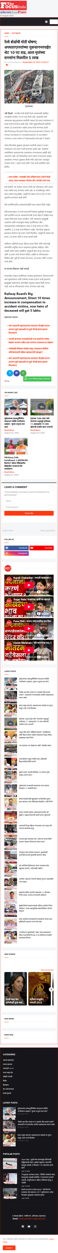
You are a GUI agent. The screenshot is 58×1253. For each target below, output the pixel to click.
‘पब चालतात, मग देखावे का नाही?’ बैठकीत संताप (35, 745)
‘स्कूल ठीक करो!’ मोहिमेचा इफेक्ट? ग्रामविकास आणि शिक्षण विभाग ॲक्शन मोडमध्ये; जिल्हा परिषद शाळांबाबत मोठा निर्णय (35, 735)
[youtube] (29, 1226)
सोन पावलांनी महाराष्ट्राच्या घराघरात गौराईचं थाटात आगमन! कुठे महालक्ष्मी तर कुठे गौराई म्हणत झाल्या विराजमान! (29, 329)
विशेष (5, 1081)
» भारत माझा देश (14, 33)
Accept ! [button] (9, 1248)
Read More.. (9, 430)
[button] (47, 21)
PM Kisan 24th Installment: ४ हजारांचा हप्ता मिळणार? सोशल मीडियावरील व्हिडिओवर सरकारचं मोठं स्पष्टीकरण (16, 463)
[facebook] (22, 1226)
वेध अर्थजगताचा (8, 1089)
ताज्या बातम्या (7, 1064)
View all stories (47, 970)
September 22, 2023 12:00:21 (36, 62)
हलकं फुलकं (7, 1093)
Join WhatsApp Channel (39, 378)
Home (6, 33)
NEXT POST (8, 531)
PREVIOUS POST (47, 531)
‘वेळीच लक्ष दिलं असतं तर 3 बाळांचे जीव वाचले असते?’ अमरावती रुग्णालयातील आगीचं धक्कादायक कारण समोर (36, 695)
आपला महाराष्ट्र (8, 1060)
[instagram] (35, 1226)
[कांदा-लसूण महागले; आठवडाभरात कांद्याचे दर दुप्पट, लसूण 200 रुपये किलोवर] (9, 1140)
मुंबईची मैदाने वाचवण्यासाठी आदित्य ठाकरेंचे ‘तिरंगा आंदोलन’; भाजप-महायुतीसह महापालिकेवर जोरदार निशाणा (35, 908)
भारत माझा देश (8, 1072)
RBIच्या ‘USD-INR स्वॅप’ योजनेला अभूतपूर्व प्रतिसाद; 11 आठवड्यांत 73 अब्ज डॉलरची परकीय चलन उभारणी (34, 721)
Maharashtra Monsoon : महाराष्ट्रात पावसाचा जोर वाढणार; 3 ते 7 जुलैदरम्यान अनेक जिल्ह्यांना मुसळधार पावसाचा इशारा (37, 1192)
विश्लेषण (6, 1085)
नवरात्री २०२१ (8, 1068)
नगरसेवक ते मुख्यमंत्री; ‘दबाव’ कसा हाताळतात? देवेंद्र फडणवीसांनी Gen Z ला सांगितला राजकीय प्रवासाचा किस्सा (35, 935)
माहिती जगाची (7, 1076)
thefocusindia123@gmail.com (32, 1219)
